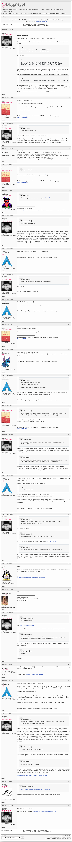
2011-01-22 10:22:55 (7, 375)
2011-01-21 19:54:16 (7, 165)
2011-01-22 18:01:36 (7, 680)
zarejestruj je (18, 13)
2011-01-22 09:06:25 (7, 324)
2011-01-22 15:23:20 (7, 613)
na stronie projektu (51, 541)
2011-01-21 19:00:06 (7, 97)
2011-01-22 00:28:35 (7, 299)
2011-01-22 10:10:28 (7, 349)
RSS (61, 9)
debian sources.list (30, 210)
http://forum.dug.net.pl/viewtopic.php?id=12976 (44, 811)
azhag (3, 193)
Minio (3, 667)
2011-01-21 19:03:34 (7, 123)
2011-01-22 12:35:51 (7, 434)
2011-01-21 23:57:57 (7, 249)
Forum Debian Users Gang (29, 24)
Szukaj (42, 9)
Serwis (3, 674)
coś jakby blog (39, 210)
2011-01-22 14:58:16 (7, 564)
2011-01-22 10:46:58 (7, 406)
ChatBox (28, 9)
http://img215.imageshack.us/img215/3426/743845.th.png (35, 789)
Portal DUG (5, 9)
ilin (2, 100)
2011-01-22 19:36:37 (7, 805)
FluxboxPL (28, 674)
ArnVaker (4, 32)
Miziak (3, 566)
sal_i (2, 352)
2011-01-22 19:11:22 (7, 714)
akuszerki (43, 175)
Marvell (3, 251)
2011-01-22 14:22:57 (7, 514)
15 (10, 24)
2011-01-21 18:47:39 (7, 29)
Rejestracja (49, 9)
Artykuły (15, 9)
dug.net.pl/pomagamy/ (41, 21)
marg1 (3, 592)
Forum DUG (22, 9)
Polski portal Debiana (22, 117)
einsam (3, 151)
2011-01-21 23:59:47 (7, 274)
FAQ (10, 9)
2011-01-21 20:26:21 (7, 190)
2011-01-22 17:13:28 (7, 664)
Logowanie (56, 9)
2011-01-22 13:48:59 (7, 476)
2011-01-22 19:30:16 (7, 781)
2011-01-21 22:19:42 (7, 216)
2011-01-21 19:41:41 (7, 148)
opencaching (20, 210)
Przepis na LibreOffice (37, 674)
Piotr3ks (3, 784)
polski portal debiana (50, 210)
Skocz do (3, 835)
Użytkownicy (35, 9)
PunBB (69, 835)
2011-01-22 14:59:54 (7, 589)
